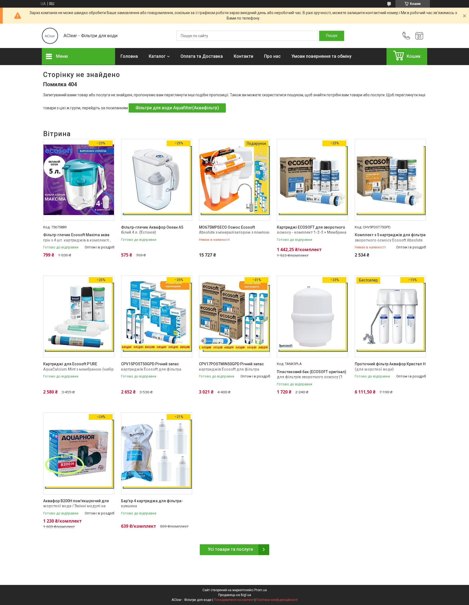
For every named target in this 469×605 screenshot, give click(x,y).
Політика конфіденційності (277, 600)
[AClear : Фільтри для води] (49, 35)
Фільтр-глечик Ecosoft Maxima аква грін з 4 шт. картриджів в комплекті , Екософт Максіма (77, 240)
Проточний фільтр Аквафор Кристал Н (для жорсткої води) (390, 367)
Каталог (157, 56)
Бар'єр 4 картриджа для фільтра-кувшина (152, 503)
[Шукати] (331, 36)
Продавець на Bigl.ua (234, 595)
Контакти (243, 56)
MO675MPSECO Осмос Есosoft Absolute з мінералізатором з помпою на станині (234, 232)
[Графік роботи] (419, 35)
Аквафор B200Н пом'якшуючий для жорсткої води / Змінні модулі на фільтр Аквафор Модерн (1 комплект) (78, 506)
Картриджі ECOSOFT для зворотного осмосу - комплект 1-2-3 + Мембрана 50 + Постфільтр (311, 232)
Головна (129, 56)
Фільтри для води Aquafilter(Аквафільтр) (177, 107)
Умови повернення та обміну (321, 56)
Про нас (272, 56)
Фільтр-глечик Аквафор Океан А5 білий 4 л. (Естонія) (152, 230)
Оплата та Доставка (201, 56)
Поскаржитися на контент (234, 600)
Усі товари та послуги (230, 549)
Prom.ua (260, 590)
